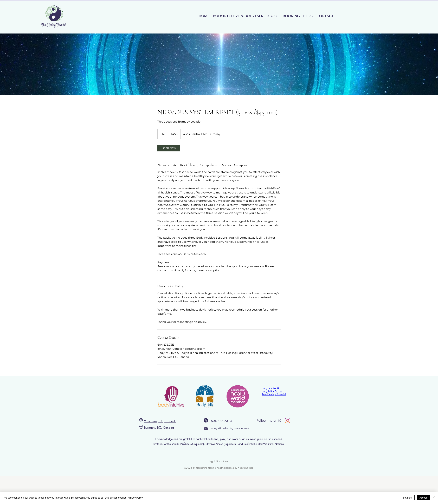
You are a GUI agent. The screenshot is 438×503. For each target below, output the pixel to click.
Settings (407, 497)
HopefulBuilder (245, 467)
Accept (423, 497)
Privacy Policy (135, 497)
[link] (168, 148)
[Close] (434, 497)
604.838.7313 (221, 421)
